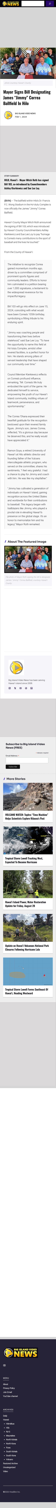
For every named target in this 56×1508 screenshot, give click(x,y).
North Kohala (11, 1439)
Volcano (9, 1459)
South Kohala (11, 1451)
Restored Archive (10, 1463)
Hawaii (6, 1420)
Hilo (7, 1428)
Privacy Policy (9, 1388)
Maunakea (10, 1436)
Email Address (12, 756)
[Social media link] (9, 688)
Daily (5, 1416)
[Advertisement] (28, 27)
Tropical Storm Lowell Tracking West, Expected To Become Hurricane (24, 860)
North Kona (11, 1443)
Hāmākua (10, 1424)
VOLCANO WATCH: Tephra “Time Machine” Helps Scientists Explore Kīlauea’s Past (26, 816)
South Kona (11, 1455)
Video (5, 1471)
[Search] (50, 3)
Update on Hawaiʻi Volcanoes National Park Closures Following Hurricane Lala (27, 947)
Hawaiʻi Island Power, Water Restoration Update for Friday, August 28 (25, 904)
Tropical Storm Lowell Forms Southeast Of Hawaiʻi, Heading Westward (26, 991)
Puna (8, 1447)
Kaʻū (8, 1431)
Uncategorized (9, 1467)
